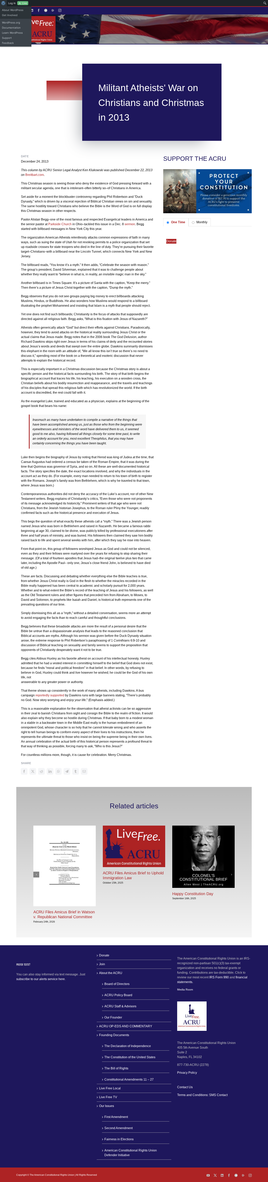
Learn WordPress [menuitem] (12, 32)
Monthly (201, 222)
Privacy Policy (187, 1072)
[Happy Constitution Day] (203, 827)
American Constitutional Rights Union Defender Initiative (130, 1153)
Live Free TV (108, 1097)
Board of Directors (116, 984)
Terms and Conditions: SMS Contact (202, 1095)
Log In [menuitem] (12, 3)
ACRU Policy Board (118, 995)
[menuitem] (3, 3)
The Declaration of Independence (127, 1046)
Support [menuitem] (7, 37)
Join (102, 964)
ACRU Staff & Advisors (120, 1006)
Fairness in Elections (119, 1139)
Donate (171, 241)
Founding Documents (114, 1035)
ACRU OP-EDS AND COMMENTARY (125, 1026)
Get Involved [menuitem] (9, 15)
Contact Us (185, 1087)
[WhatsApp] (58, 771)
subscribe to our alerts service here (40, 979)
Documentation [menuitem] (11, 27)
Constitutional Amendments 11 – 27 (129, 1079)
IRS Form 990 (219, 977)
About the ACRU (110, 973)
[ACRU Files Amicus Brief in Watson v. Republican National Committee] (64, 827)
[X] (32, 771)
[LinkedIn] (50, 771)
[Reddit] (41, 771)
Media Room (185, 989)
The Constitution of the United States (129, 1057)
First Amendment (116, 1117)
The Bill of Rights (116, 1068)
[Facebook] (24, 771)
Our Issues (106, 1106)
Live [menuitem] (24, 3)
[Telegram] (67, 771)
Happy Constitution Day (192, 894)
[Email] (84, 771)
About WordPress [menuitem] (12, 10)
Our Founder (113, 1017)
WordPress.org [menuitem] (11, 22)
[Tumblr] (75, 771)
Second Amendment (118, 1128)
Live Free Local (110, 1088)
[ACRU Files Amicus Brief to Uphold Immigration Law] (134, 827)
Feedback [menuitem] (8, 42)
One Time (177, 222)
